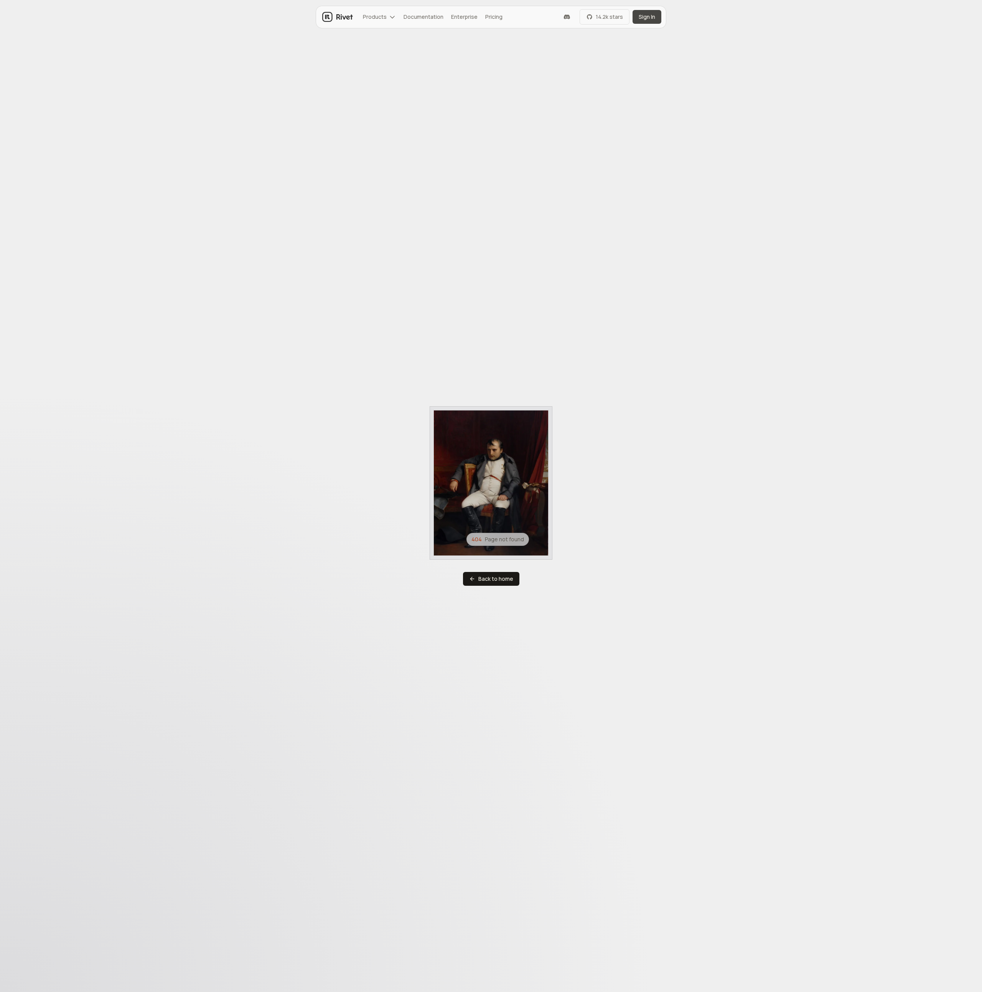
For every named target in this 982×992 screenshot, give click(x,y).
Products (375, 16)
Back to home (495, 578)
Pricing (494, 16)
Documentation (423, 16)
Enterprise (464, 16)
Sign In (647, 16)
